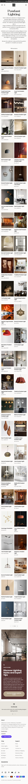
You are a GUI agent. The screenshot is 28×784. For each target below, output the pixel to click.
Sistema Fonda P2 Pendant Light (6, 415)
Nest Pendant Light (6, 438)
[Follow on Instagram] (5, 772)
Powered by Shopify (16, 780)
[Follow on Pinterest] (9, 772)
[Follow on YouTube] (12, 772)
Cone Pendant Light (19, 575)
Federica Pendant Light (20, 391)
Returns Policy (18, 755)
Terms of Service (19, 757)
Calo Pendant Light (19, 461)
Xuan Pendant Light (6, 618)
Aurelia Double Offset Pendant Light (20, 368)
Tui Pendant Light (5, 298)
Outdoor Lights (4, 748)
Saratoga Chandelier (6, 528)
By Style (3, 750)
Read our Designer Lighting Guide (14, 694)
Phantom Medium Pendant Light (6, 483)
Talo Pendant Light (6, 551)
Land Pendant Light (19, 506)
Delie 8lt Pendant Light (20, 253)
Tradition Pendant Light (20, 275)
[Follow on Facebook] (2, 772)
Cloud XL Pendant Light (20, 68)
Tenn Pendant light (6, 229)
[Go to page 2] (17, 626)
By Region (3, 755)
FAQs (16, 743)
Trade (16, 746)
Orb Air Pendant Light (19, 136)
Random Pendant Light (20, 114)
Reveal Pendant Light (6, 183)
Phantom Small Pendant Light (18, 619)
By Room (3, 753)
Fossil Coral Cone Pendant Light (5, 92)
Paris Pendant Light (6, 506)
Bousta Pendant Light (7, 575)
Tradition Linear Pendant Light (18, 438)
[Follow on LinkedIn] (19, 772)
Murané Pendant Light (7, 253)
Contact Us (18, 748)
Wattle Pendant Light (6, 597)
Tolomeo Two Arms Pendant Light (19, 160)
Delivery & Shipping (19, 750)
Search (3, 743)
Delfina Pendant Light (7, 114)
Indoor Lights (4, 746)
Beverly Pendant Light (20, 321)
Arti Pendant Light (19, 345)
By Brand (3, 757)
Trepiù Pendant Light (19, 597)
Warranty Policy (19, 753)
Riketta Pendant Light (20, 414)
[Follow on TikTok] (15, 772)
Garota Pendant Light (7, 461)
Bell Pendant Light (6, 159)
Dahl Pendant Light (19, 206)
